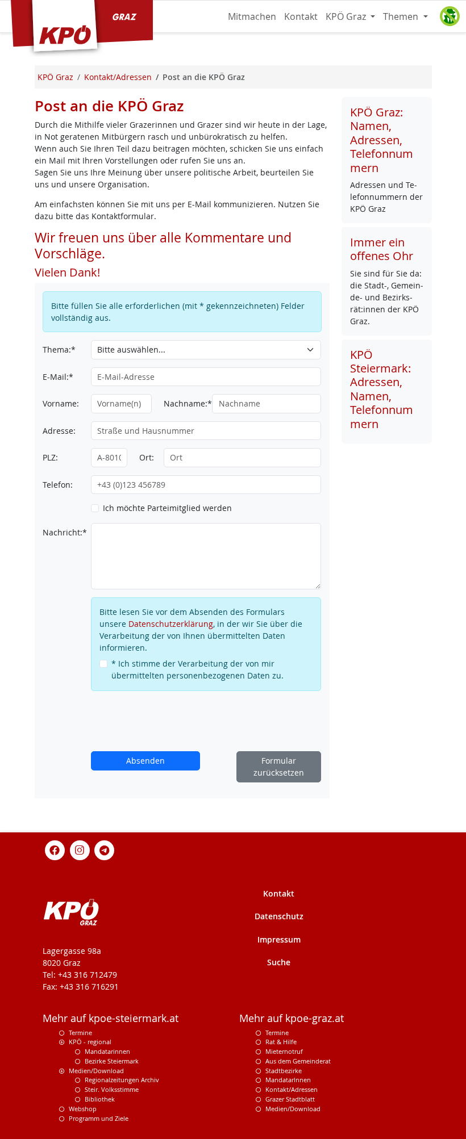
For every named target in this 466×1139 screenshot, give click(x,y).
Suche (278, 962)
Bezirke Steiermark (112, 1061)
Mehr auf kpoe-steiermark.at (110, 1018)
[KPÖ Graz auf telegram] (104, 849)
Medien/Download (96, 1070)
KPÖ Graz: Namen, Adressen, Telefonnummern (381, 139)
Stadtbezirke (283, 1070)
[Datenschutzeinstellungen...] (449, 16)
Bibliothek (100, 1099)
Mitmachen (252, 16)
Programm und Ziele (98, 1118)
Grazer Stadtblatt (290, 1099)
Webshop (83, 1108)
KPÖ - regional (90, 1041)
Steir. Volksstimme (112, 1089)
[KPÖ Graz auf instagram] (79, 849)
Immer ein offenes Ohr (381, 249)
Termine (80, 1032)
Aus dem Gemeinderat (298, 1061)
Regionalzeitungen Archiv (122, 1079)
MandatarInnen (288, 1079)
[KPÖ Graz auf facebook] (55, 849)
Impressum (279, 939)
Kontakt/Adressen (291, 1089)
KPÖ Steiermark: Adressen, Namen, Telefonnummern (381, 389)
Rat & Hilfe (281, 1041)
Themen (402, 16)
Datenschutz (279, 916)
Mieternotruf (284, 1051)
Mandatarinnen (107, 1051)
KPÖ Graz (347, 16)
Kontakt (301, 16)
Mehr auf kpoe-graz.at (291, 1018)
